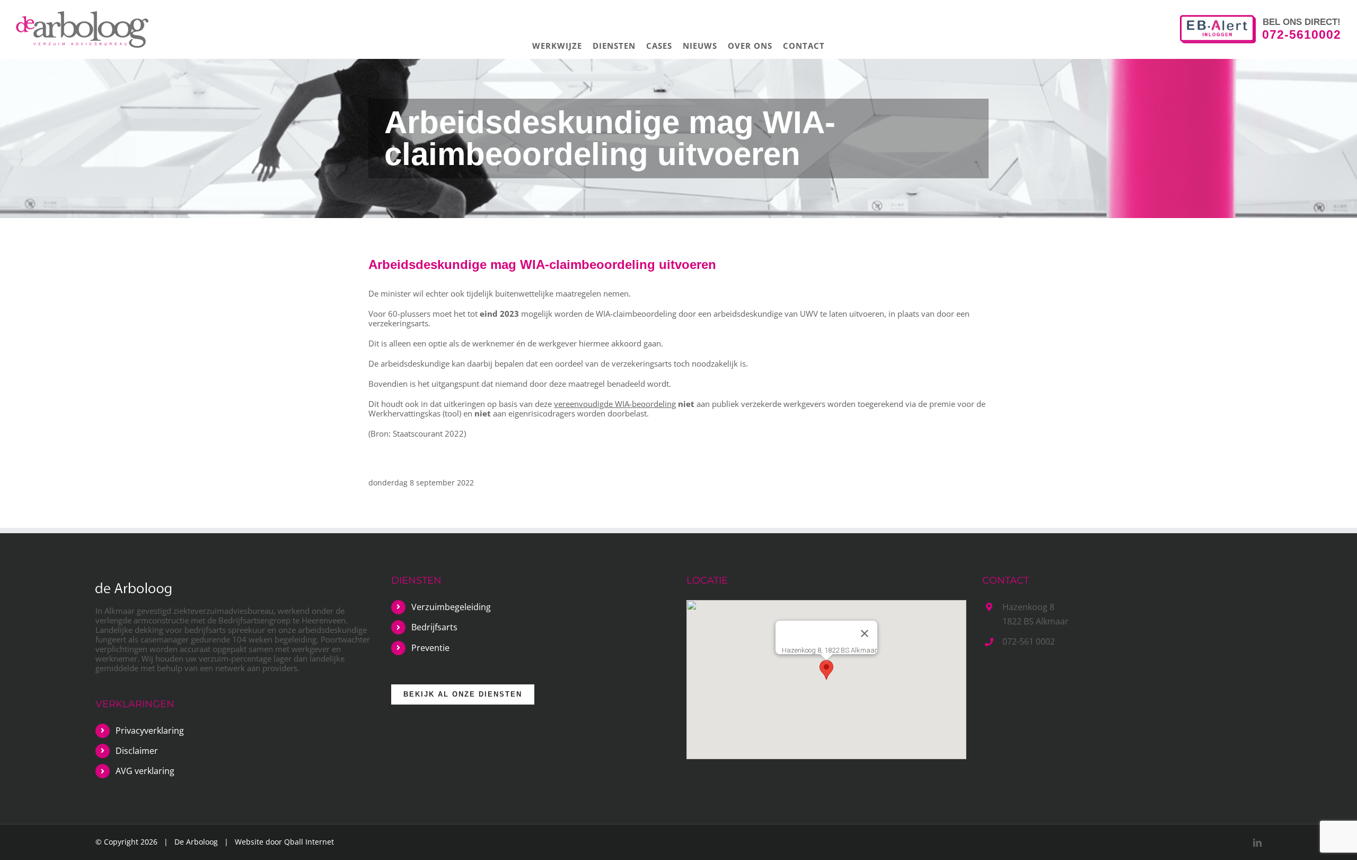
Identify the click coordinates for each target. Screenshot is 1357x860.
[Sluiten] (864, 633)
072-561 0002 (1028, 641)
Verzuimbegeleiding (451, 607)
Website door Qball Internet (284, 842)
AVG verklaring (145, 771)
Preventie (430, 648)
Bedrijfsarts (434, 627)
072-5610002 (1301, 34)
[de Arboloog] (133, 589)
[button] (826, 670)
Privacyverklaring (150, 730)
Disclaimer (137, 751)
